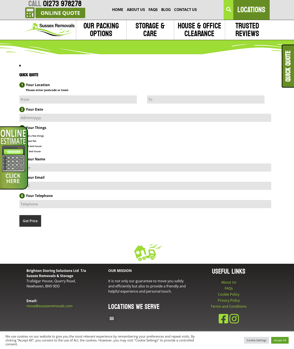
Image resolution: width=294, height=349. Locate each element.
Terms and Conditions (229, 306)
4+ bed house (33, 151)
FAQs (229, 288)
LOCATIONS (251, 10)
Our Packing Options (101, 30)
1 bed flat (31, 141)
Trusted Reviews (247, 30)
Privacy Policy (229, 300)
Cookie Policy (228, 294)
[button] (228, 9)
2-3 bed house (34, 146)
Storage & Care (150, 30)
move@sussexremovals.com (49, 306)
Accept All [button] (280, 340)
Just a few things (35, 135)
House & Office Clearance (199, 30)
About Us (228, 282)
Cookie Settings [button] (256, 340)
